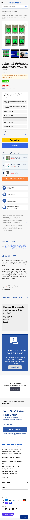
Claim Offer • (15, 179)
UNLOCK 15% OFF (15, 429)
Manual (5, 322)
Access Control (11, 11)
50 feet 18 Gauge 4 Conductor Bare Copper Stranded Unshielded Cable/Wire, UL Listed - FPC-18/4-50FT (19, 164)
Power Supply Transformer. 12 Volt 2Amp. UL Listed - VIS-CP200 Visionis (19, 172)
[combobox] (15, 7)
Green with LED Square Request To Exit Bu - (15, 101)
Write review (15, 389)
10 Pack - (8, 126)
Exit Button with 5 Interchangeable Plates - (14, 107)
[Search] (26, 6)
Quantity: (4, 131)
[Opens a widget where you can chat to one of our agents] (24, 517)
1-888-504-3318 (12, 471)
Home (3, 11)
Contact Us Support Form (9, 473)
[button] (2, 3)
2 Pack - (8, 111)
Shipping (3, 88)
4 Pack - (8, 115)
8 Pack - (8, 123)
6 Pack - (8, 119)
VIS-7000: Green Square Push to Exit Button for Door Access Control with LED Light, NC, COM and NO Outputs (15, 246)
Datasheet (6, 319)
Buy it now (15, 145)
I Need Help (15, 367)
